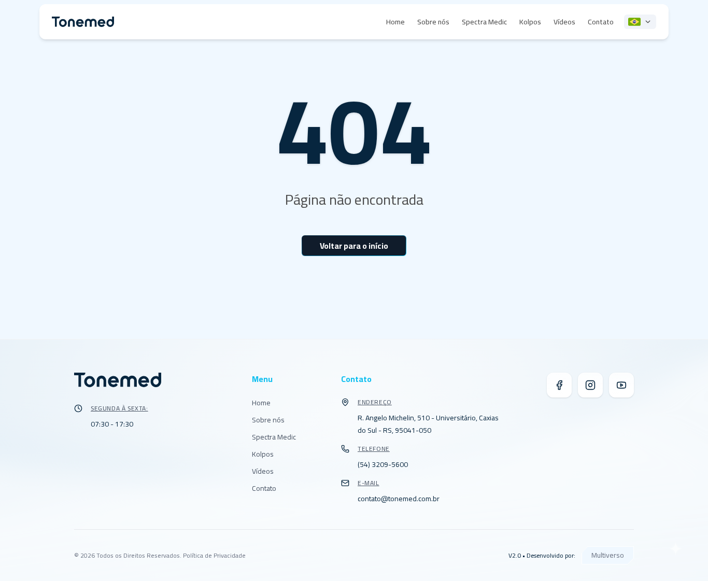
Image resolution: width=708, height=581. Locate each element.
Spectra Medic (484, 22)
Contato (601, 22)
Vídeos (564, 22)
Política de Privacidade (214, 555)
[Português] (640, 22)
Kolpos (530, 22)
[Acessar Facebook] (559, 385)
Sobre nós (433, 22)
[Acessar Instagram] (590, 385)
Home (395, 22)
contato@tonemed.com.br (399, 498)
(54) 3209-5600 (383, 464)
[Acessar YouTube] (621, 385)
